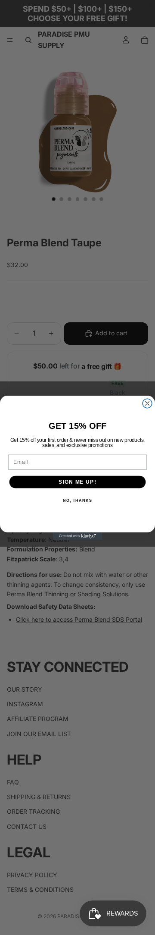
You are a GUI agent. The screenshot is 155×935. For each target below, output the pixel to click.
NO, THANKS (77, 500)
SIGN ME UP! (77, 481)
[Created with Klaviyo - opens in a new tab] (77, 535)
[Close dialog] (147, 403)
